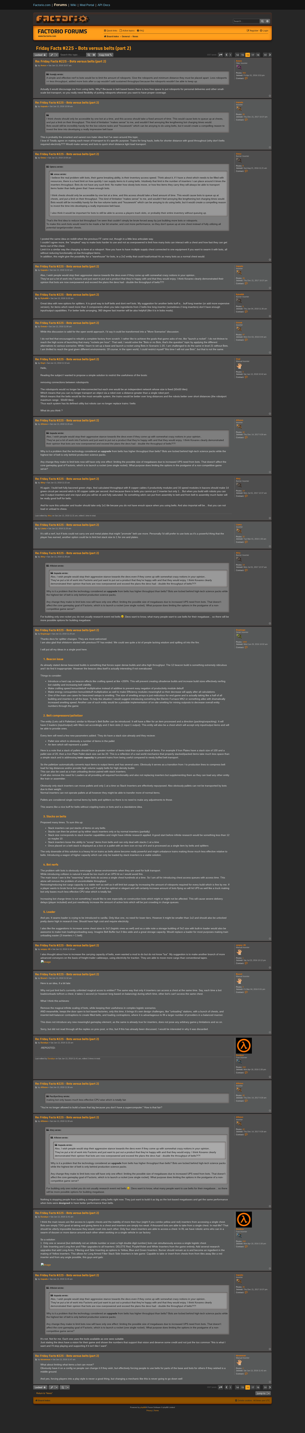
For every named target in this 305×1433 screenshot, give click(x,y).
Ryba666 (240, 294)
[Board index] (63, 19)
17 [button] (253, 54)
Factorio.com (41, 5)
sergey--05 (241, 945)
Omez (238, 154)
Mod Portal (87, 5)
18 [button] (258, 54)
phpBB (143, 1407)
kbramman (241, 1356)
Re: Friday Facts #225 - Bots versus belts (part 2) (70, 61)
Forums (60, 5)
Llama (239, 525)
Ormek (239, 323)
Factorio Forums (62, 31)
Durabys (240, 1055)
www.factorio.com (47, 36)
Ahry (238, 478)
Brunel (239, 974)
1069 (245, 642)
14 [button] (237, 54)
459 (244, 73)
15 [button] (242, 54)
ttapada (239, 102)
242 (244, 1067)
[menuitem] (126, 30)
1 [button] (230, 54)
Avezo (239, 61)
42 (244, 432)
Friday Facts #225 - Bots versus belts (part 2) (83, 48)
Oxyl (238, 359)
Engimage (240, 630)
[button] (220, 55)
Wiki (73, 5)
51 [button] (265, 54)
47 (244, 335)
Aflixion (239, 420)
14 (244, 491)
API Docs (104, 5)
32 (244, 537)
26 (244, 114)
